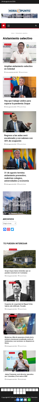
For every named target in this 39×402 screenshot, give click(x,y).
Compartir (34, 399)
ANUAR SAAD (22, 379)
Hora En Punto (23, 72)
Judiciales (12, 282)
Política (11, 353)
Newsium (34, 397)
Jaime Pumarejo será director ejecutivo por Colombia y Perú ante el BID (19, 375)
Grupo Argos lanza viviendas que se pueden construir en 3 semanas (17, 272)
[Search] (36, 25)
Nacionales (8, 79)
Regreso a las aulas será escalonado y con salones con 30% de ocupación (18, 138)
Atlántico (8, 44)
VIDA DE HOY (12, 316)
